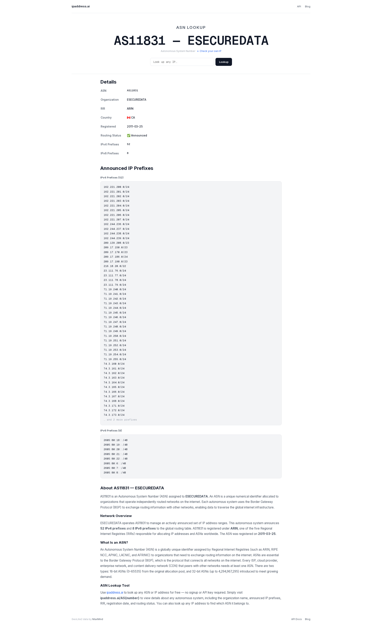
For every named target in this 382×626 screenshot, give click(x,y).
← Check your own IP (209, 51)
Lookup (223, 61)
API (299, 6)
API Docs (296, 619)
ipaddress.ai (81, 6)
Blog (307, 6)
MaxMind (97, 619)
